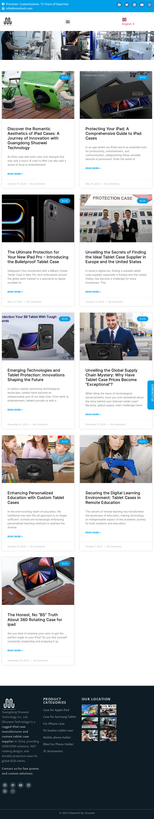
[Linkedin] (134, 5)
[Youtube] (142, 5)
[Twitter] (127, 5)
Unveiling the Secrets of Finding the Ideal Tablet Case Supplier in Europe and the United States (115, 257)
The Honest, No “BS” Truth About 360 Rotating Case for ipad (35, 619)
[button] (68, 22)
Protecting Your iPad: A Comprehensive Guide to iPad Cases (113, 133)
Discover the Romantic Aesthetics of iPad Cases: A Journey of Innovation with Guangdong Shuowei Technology (34, 138)
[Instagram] (149, 5)
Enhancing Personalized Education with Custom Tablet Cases (36, 498)
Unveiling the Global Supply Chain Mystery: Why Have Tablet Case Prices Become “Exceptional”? (111, 377)
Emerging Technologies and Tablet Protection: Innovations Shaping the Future (36, 375)
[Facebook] (119, 5)
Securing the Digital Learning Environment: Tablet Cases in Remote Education (113, 498)
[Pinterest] (5, 791)
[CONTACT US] (150, 404)
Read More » (15, 173)
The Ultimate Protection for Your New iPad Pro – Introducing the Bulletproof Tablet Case (38, 257)
